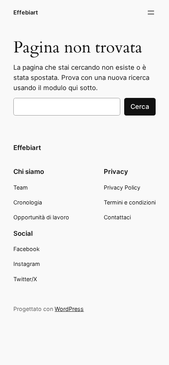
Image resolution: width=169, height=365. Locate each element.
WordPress (69, 308)
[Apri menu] (151, 12)
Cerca (139, 106)
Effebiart (25, 12)
